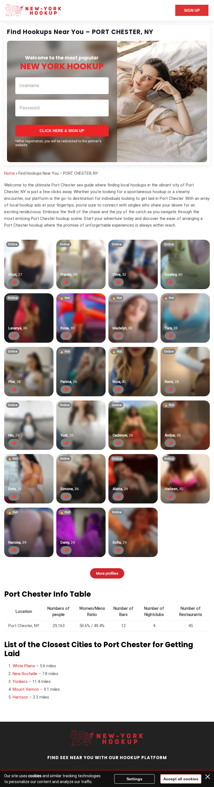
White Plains (24, 665)
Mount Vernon (26, 689)
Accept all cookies (180, 779)
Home (9, 173)
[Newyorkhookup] (33, 10)
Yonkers (20, 681)
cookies (35, 776)
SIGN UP (192, 10)
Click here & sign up (62, 130)
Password (30, 108)
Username (29, 85)
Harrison (20, 697)
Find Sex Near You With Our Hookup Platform (107, 757)
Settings (134, 779)
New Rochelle (25, 673)
